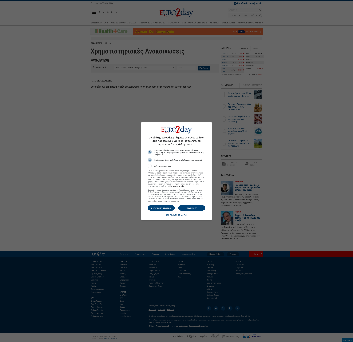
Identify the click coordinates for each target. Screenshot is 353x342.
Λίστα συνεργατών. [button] (176, 186)
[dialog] (176, 171)
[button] (176, 166)
